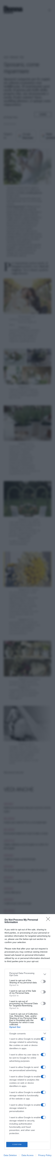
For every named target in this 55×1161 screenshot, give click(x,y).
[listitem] (27, 974)
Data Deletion (10, 1155)
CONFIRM (17, 1144)
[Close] (49, 920)
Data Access (27, 1155)
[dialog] (27, 1037)
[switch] (43, 981)
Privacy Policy (44, 1155)
